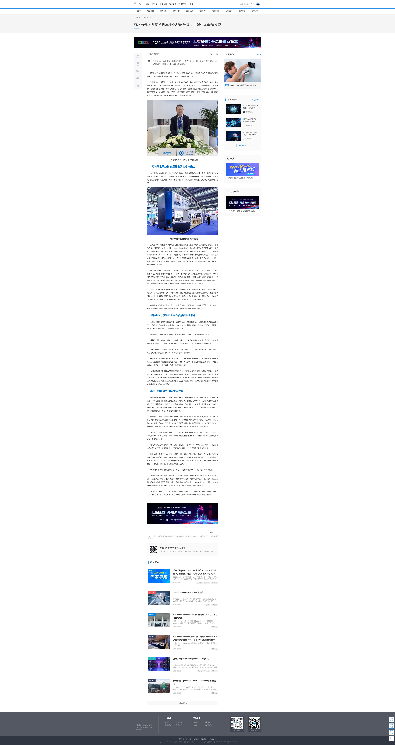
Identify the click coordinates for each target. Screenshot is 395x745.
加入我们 (196, 739)
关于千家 (181, 739)
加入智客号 (255, 100)
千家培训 (179, 722)
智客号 (138, 11)
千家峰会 (391, 720)
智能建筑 (214, 583)
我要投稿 (391, 732)
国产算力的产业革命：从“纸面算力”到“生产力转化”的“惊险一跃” (250, 120)
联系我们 (203, 739)
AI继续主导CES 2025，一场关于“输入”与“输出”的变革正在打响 (251, 134)
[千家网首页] (134, 17)
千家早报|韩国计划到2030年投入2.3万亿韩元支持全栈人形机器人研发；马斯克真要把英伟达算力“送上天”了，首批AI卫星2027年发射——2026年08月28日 (195, 572)
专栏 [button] (140, 4)
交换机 (200, 671)
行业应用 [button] (182, 4)
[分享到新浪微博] (137, 78)
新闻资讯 (151, 570)
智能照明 (202, 11)
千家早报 (199, 583)
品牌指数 (168, 725)
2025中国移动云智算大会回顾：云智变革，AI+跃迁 (250, 107)
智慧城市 (255, 11)
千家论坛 (179, 725)
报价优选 (196, 722)
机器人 (207, 605)
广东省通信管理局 (206, 742)
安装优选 (207, 722)
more (259, 55)
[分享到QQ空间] (137, 85)
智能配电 (215, 11)
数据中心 (214, 671)
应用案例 (151, 614)
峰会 (148, 4)
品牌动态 (151, 636)
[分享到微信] (137, 71)
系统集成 (172, 4)
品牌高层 (145, 17)
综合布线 (163, 11)
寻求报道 (391, 726)
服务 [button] (191, 4)
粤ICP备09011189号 (230, 742)
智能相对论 (249, 125)
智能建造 (241, 11)
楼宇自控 (176, 11)
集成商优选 (208, 725)
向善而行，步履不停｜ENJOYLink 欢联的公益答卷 (194, 682)
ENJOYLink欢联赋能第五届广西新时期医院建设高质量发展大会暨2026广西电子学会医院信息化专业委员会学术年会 (195, 638)
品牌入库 (163, 4)
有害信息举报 (212, 739)
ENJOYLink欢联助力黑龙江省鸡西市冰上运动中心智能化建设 (195, 616)
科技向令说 (249, 112)
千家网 (138, 17)
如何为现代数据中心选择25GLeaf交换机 (191, 658)
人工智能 (228, 11)
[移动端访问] (391, 738)
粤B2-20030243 (220, 742)
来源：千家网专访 (154, 54)
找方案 (154, 4)
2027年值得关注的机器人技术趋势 (188, 592)
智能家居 (150, 11)
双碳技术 (189, 11)
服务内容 (188, 739)
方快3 (195, 725)
